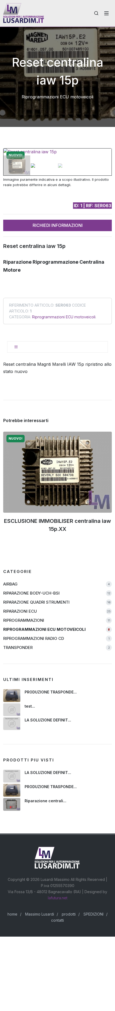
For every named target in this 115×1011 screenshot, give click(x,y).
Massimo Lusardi (39, 914)
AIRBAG (56, 584)
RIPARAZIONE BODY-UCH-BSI (56, 593)
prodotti (69, 914)
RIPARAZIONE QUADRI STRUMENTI (57, 602)
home (12, 914)
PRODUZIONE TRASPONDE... (51, 692)
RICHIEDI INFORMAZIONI (58, 225)
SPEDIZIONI (93, 914)
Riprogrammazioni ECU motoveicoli (63, 317)
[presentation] (17, 489)
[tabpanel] (57, 368)
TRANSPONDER (56, 647)
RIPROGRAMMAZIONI (56, 620)
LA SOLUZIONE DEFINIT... (48, 720)
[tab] (57, 347)
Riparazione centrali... (45, 801)
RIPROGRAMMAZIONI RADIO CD (56, 638)
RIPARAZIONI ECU (57, 611)
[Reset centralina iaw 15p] (57, 152)
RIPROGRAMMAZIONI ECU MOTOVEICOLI (56, 629)
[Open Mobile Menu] (106, 13)
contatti (57, 920)
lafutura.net (57, 898)
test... (30, 706)
